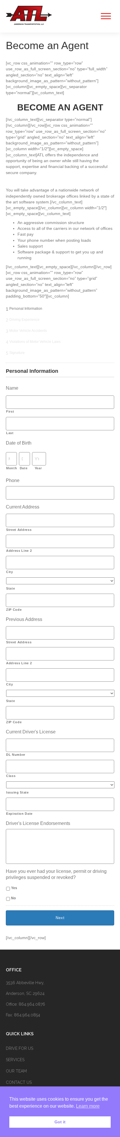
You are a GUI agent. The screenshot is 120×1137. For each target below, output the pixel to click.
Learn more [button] (88, 1106)
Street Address (18, 529)
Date (24, 468)
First (10, 411)
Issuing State (17, 792)
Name (12, 388)
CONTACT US (19, 1082)
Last (10, 433)
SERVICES (15, 1059)
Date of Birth (18, 443)
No (13, 898)
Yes (14, 888)
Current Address (22, 506)
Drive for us (19, 1048)
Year (38, 468)
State (10, 588)
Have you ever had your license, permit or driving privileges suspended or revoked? (56, 874)
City (9, 572)
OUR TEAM (16, 1071)
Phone (13, 480)
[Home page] (29, 24)
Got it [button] (60, 1122)
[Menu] (104, 16)
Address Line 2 (19, 550)
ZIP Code (14, 609)
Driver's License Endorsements (38, 823)
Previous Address (24, 619)
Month (10, 468)
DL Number (15, 754)
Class (10, 776)
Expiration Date (19, 813)
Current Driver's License (31, 731)
